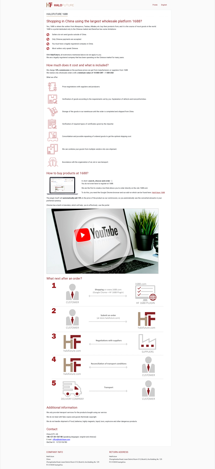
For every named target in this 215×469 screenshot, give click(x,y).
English (164, 5)
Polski (155, 5)
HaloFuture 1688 (158, 192)
